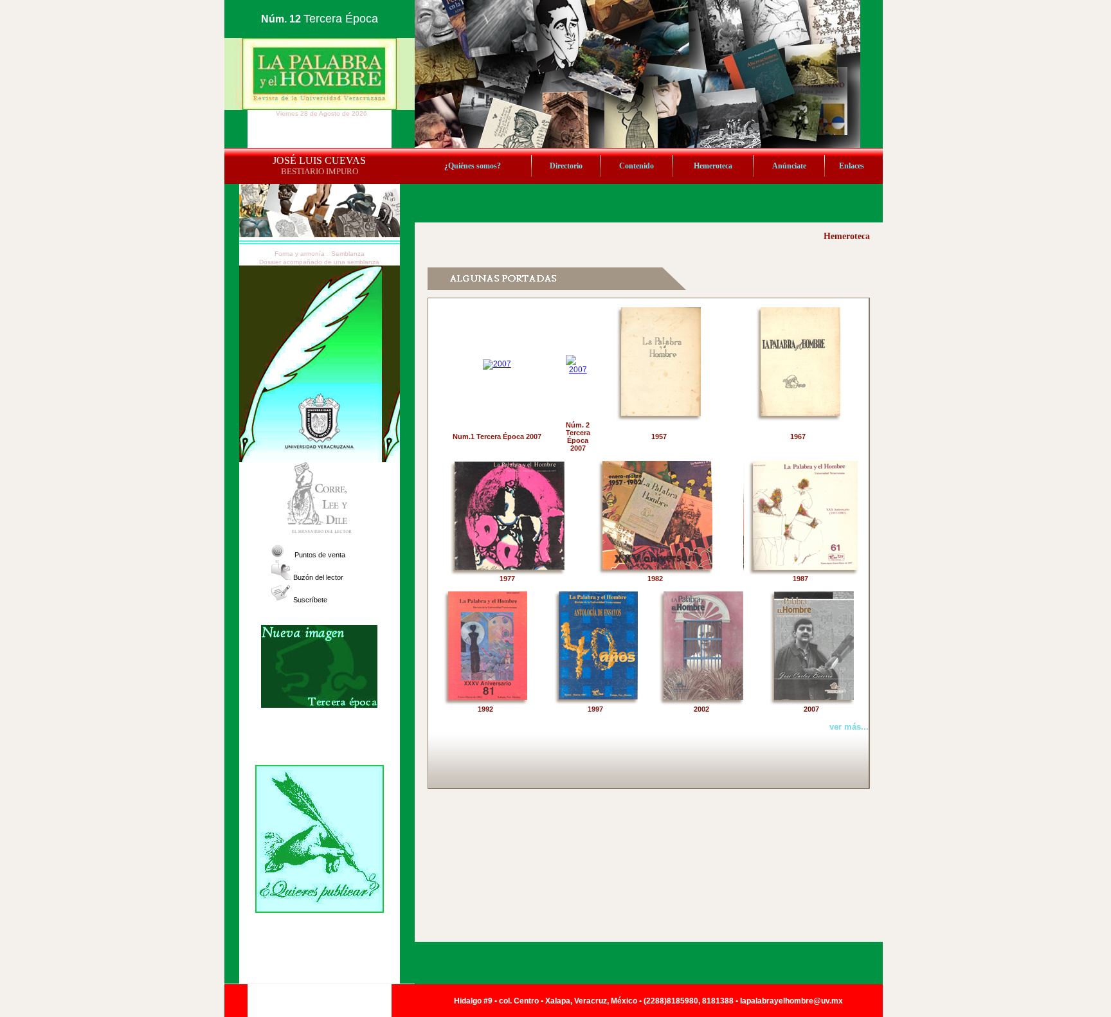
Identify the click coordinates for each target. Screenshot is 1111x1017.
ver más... (849, 727)
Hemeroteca (713, 165)
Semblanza (348, 253)
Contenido (636, 165)
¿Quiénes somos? (472, 165)
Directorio (566, 165)
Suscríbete (310, 600)
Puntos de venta (319, 555)
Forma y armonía (301, 253)
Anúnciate (789, 165)
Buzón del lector (318, 577)
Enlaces (851, 165)
